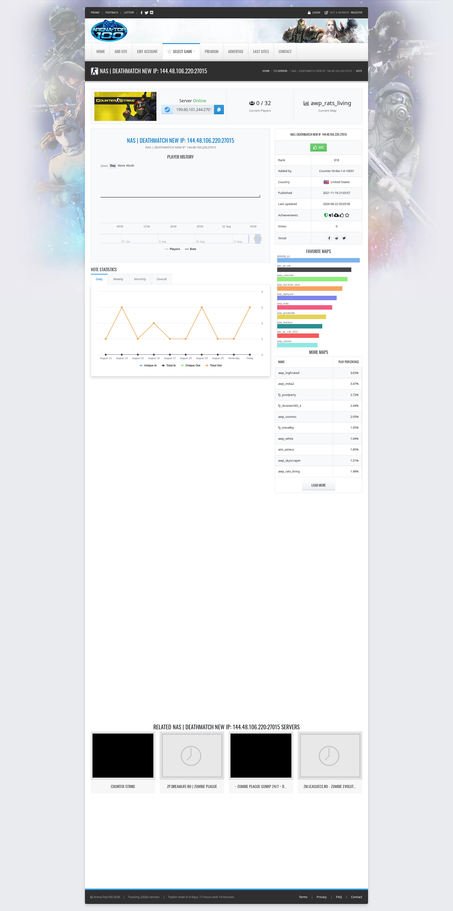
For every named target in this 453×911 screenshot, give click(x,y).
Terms (303, 897)
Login (316, 12)
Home (100, 51)
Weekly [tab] (118, 279)
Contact (285, 51)
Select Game (182, 51)
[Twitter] (147, 12)
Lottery (129, 12)
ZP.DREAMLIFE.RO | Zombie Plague (192, 786)
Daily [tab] (99, 279)
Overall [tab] (162, 279)
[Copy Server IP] (219, 109)
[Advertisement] (318, 568)
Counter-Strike (123, 786)
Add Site (121, 51)
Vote (359, 71)
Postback (111, 12)
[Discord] (151, 12)
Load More (318, 485)
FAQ (339, 897)
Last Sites (261, 51)
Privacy (322, 897)
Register (356, 12)
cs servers (280, 71)
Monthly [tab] (140, 279)
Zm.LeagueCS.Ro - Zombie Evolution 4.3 (330, 786)
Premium (211, 51)
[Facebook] (142, 12)
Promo (95, 12)
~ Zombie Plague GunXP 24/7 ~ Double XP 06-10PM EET (261, 786)
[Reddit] (337, 238)
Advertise (235, 51)
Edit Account (147, 51)
